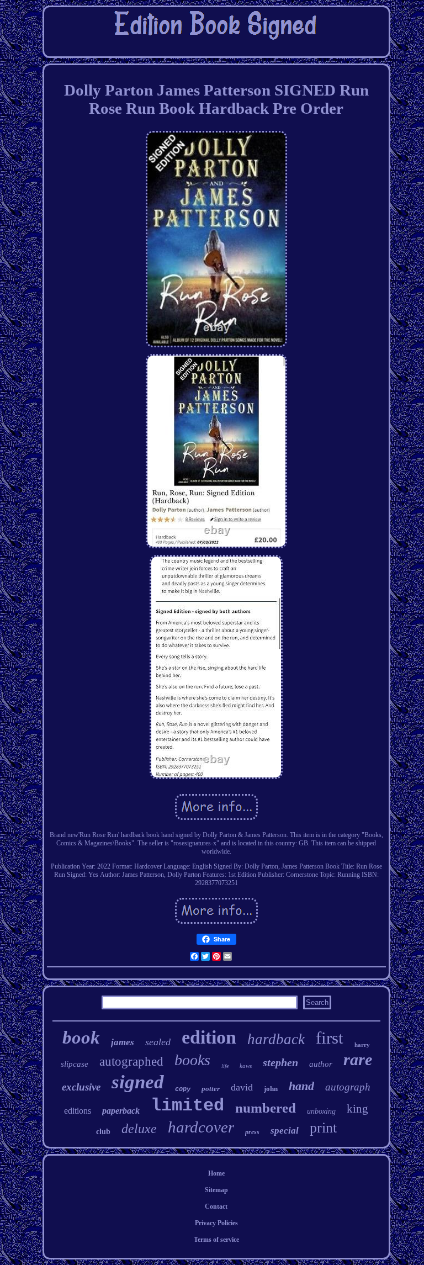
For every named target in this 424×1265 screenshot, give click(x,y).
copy (182, 1089)
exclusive (81, 1087)
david (242, 1087)
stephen (280, 1062)
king (357, 1108)
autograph (347, 1087)
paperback (121, 1110)
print (323, 1128)
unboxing (321, 1111)
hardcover (201, 1127)
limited (187, 1105)
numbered (265, 1107)
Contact (216, 1206)
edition (209, 1037)
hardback (276, 1039)
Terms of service (216, 1239)
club (103, 1132)
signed (138, 1082)
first (329, 1037)
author (320, 1064)
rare (357, 1059)
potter (211, 1088)
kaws (246, 1065)
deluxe (139, 1128)
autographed (131, 1061)
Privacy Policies (216, 1223)
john (271, 1088)
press (252, 1132)
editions (77, 1110)
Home (216, 1173)
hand (301, 1086)
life (225, 1066)
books (192, 1059)
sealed (158, 1041)
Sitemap (216, 1190)
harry (362, 1044)
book (81, 1037)
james (122, 1042)
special (285, 1130)
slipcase (74, 1064)
